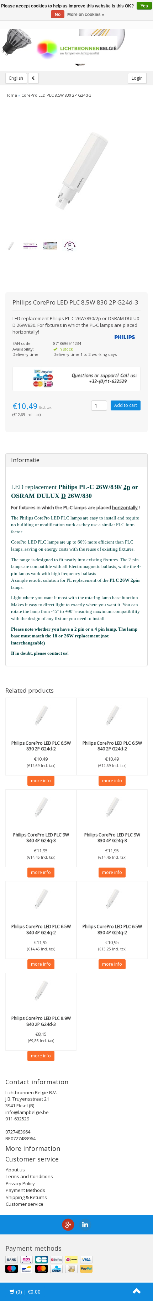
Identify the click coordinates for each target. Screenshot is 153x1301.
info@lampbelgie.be (27, 1112)
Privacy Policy (20, 1183)
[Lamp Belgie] (76, 50)
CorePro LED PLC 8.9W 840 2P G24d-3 (41, 1021)
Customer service (24, 1204)
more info (41, 781)
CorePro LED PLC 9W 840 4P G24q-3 (41, 838)
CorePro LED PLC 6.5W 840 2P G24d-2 (112, 746)
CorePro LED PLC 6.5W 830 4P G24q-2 (112, 930)
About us (15, 1169)
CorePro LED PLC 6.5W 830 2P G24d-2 (41, 746)
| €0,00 (28, 1291)
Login (137, 78)
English (16, 78)
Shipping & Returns (26, 1197)
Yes (144, 6)
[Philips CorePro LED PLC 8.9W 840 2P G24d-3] (41, 991)
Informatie (25, 460)
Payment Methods (25, 1190)
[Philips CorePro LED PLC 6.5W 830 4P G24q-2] (112, 899)
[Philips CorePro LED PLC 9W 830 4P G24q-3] (112, 807)
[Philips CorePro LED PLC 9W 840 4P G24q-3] (41, 807)
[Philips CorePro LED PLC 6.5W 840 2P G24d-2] (112, 715)
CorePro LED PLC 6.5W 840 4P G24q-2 (41, 930)
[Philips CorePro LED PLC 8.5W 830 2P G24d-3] (73, 172)
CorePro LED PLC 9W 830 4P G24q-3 (112, 838)
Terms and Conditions (29, 1176)
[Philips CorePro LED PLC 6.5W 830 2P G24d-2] (41, 715)
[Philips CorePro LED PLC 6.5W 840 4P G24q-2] (41, 899)
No (57, 14)
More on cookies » (85, 14)
